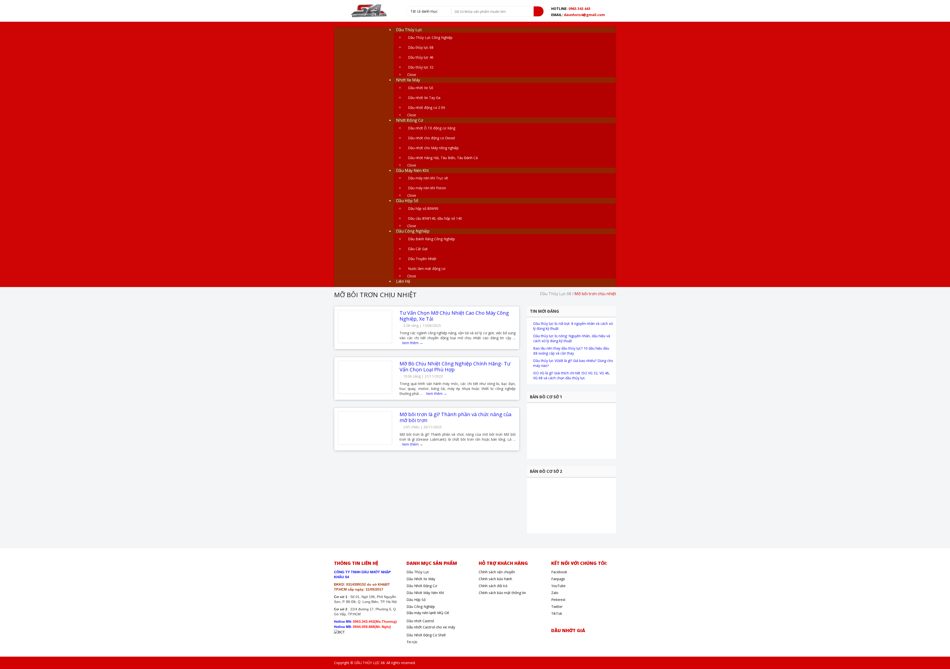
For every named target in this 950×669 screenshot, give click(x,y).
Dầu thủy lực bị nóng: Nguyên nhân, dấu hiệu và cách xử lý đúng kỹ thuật (571, 338)
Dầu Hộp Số (416, 599)
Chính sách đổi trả (493, 585)
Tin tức (412, 642)
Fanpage (558, 578)
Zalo (554, 592)
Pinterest (558, 599)
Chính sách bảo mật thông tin (502, 592)
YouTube (558, 585)
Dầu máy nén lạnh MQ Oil (427, 612)
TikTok (556, 613)
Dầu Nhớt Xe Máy (420, 578)
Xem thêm (412, 342)
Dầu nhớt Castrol (420, 621)
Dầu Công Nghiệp (420, 606)
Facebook (559, 572)
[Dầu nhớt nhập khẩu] (368, 11)
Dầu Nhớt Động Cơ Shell (426, 635)
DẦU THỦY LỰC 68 (369, 662)
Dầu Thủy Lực (417, 572)
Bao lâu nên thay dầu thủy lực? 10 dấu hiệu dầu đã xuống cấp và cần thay (571, 351)
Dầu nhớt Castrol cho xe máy (430, 626)
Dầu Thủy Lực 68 (555, 293)
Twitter (557, 606)
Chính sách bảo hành (495, 578)
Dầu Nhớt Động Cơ (421, 585)
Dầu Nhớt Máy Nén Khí (425, 592)
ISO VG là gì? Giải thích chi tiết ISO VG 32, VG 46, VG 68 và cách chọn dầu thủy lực (571, 375)
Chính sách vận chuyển (497, 572)
